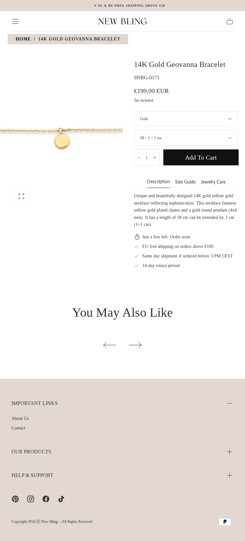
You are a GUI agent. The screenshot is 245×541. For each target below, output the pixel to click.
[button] (15, 21)
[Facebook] (46, 499)
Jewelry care (213, 182)
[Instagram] (31, 499)
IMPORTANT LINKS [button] (34, 403)
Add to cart (201, 157)
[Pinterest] (15, 499)
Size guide (185, 182)
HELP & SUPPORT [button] (32, 475)
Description (158, 181)
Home (23, 39)
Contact (18, 428)
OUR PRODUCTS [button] (31, 451)
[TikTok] (61, 499)
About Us (20, 418)
